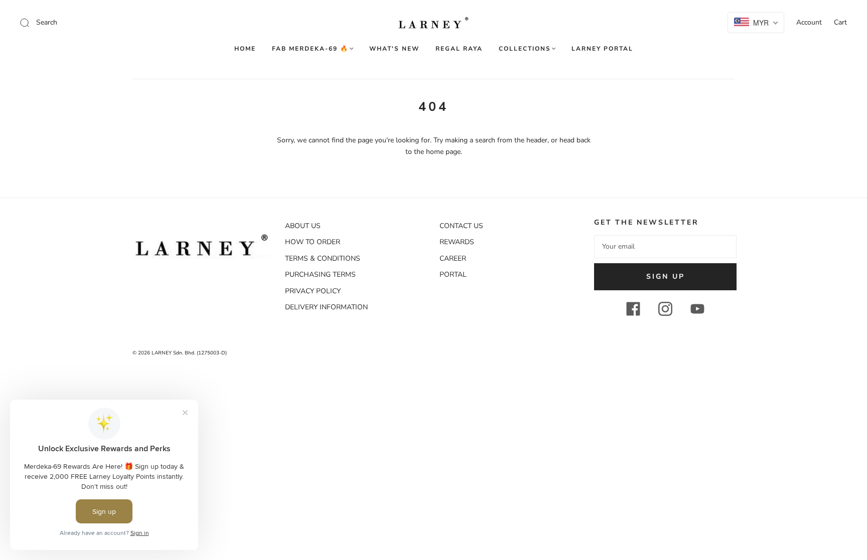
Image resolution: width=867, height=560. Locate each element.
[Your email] (665, 246)
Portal (453, 274)
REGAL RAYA (459, 49)
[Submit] (92, 22)
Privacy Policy (313, 291)
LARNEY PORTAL (602, 49)
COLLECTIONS (525, 49)
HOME (245, 49)
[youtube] (697, 309)
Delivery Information (326, 307)
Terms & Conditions (322, 258)
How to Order (312, 242)
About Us (303, 226)
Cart (840, 22)
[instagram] (665, 309)
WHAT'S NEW (394, 49)
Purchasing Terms (320, 274)
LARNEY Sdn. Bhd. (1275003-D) (189, 352)
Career (453, 258)
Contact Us (461, 226)
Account (809, 22)
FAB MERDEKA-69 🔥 (310, 49)
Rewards (457, 242)
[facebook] (633, 309)
